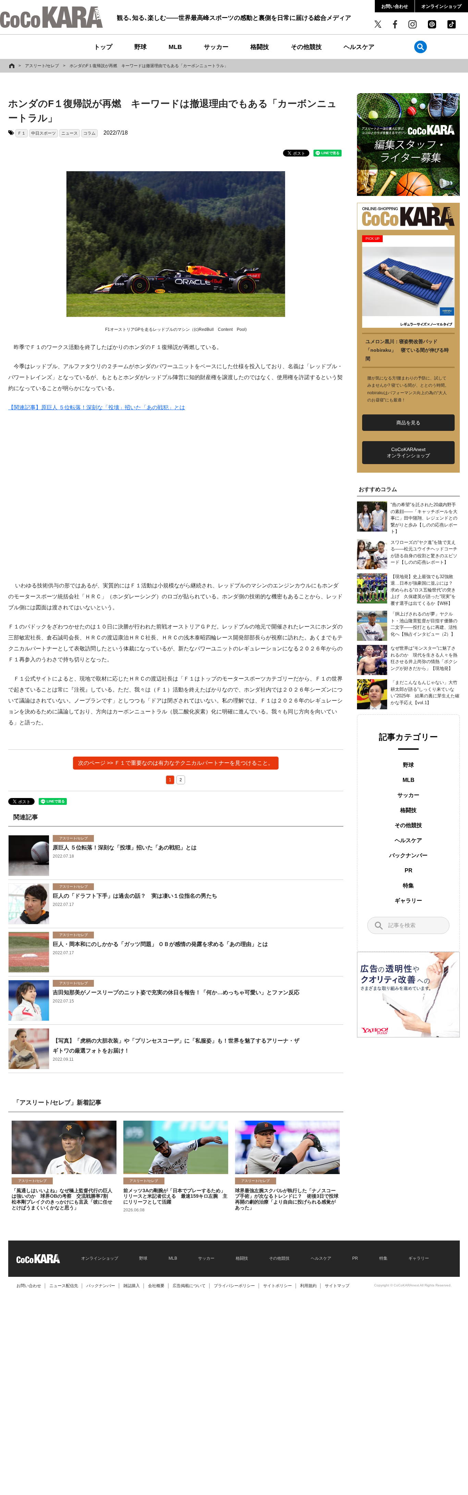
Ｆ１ (21, 133)
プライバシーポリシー (234, 1285)
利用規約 (308, 1285)
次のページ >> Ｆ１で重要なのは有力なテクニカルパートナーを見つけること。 (175, 763)
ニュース (69, 133)
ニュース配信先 (63, 1285)
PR (408, 870)
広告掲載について (189, 1285)
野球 (140, 46)
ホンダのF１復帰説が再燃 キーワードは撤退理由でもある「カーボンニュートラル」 (149, 65)
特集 (408, 885)
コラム (89, 133)
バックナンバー (408, 855)
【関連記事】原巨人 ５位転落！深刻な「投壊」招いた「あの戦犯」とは (96, 407)
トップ (103, 46)
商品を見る (408, 422)
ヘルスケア (359, 46)
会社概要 (156, 1285)
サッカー (216, 46)
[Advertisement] (175, 502)
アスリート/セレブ (42, 65)
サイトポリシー (277, 1285)
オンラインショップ (441, 6)
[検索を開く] (420, 46)
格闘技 (259, 46)
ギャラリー (408, 901)
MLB (175, 46)
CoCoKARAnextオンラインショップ (408, 452)
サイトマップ (337, 1285)
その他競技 (306, 46)
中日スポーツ (43, 133)
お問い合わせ (394, 6)
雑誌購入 (131, 1285)
